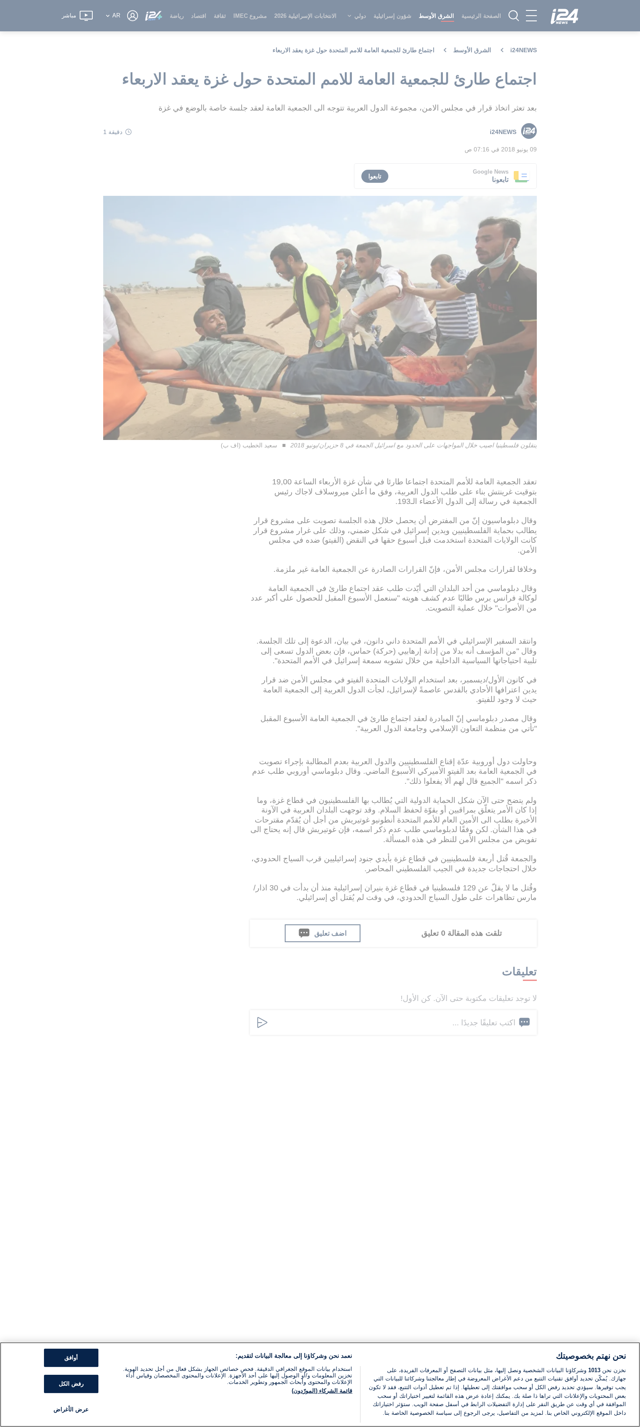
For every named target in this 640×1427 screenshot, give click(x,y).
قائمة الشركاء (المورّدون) (322, 1390)
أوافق (71, 1358)
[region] (320, 1384)
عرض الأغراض (71, 1409)
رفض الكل (71, 1383)
